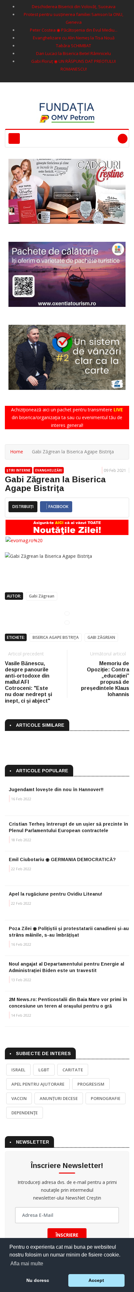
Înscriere (67, 1235)
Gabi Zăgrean (41, 596)
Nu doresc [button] (37, 1280)
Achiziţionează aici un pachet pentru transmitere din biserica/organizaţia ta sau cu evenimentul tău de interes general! (67, 417)
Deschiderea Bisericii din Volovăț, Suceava (73, 6)
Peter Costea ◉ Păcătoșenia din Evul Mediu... (73, 30)
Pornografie (105, 1098)
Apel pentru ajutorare (37, 1084)
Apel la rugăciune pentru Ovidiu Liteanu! (55, 894)
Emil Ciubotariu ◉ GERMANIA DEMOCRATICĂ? (62, 859)
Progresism (90, 1084)
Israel (18, 1070)
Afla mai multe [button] (26, 1263)
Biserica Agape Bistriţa (56, 637)
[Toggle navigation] (14, 138)
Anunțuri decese (59, 1098)
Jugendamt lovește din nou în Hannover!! (56, 789)
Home (16, 451)
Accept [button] (96, 1280)
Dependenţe (24, 1113)
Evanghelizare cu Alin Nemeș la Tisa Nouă (73, 38)
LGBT (43, 1070)
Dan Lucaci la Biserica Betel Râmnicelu (73, 53)
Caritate (72, 1070)
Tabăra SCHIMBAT (73, 45)
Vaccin (19, 1098)
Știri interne (19, 470)
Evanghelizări (48, 470)
